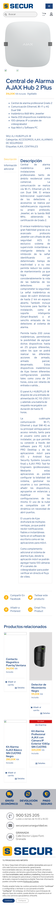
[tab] (10, 159)
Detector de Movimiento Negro (38, 688)
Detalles (21, 688)
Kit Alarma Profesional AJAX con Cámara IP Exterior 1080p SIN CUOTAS (40, 739)
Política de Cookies (31, 882)
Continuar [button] (8, 901)
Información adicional (10, 167)
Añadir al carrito (12, 683)
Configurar (22, 901)
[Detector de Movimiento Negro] (40, 656)
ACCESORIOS (26, 139)
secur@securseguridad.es (31, 825)
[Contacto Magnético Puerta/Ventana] (15, 643)
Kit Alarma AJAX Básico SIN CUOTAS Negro (14, 751)
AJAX (37, 139)
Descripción (10, 159)
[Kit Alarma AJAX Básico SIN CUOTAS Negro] (15, 731)
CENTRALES (31, 146)
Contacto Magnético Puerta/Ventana (16, 662)
